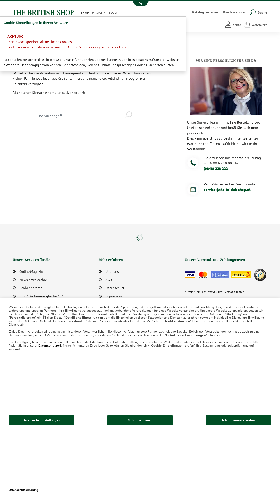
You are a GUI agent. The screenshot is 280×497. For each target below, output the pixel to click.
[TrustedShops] (260, 275)
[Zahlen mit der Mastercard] (203, 274)
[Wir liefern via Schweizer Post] (241, 274)
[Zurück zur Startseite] (43, 12)
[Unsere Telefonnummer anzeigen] (140, 3)
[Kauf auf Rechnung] (220, 274)
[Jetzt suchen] (128, 115)
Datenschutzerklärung (54, 345)
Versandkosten (234, 292)
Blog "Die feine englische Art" (41, 296)
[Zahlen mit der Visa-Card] (190, 274)
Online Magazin (31, 271)
